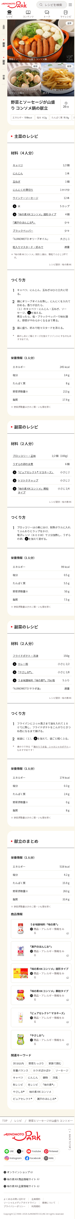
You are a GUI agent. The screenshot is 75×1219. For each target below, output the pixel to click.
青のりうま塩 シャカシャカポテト (50, 746)
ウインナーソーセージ (25, 198)
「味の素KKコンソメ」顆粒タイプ (33, 490)
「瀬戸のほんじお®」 (24, 222)
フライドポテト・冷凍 (25, 656)
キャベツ (18, 165)
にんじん (18, 173)
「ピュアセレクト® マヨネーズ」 (35, 472)
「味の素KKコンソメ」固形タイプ (37, 214)
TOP (4, 1120)
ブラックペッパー (23, 230)
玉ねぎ (16, 181)
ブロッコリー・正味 (24, 456)
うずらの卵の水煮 (23, 464)
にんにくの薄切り (23, 190)
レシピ (18, 1120)
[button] (51, 4)
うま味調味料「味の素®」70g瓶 (36, 680)
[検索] (41, 5)
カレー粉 (23, 664)
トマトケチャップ (28, 480)
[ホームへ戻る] (14, 4)
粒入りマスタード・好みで (28, 247)
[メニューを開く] (70, 4)
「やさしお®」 (25, 672)
